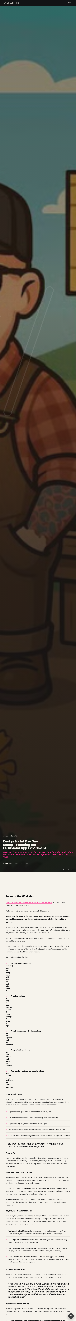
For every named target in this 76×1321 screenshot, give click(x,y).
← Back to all (10, 836)
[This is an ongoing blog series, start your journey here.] (29, 902)
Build (26, 863)
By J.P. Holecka (7, 863)
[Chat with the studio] (71, 1316)
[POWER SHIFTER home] (11, 2)
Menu (69, 3)
